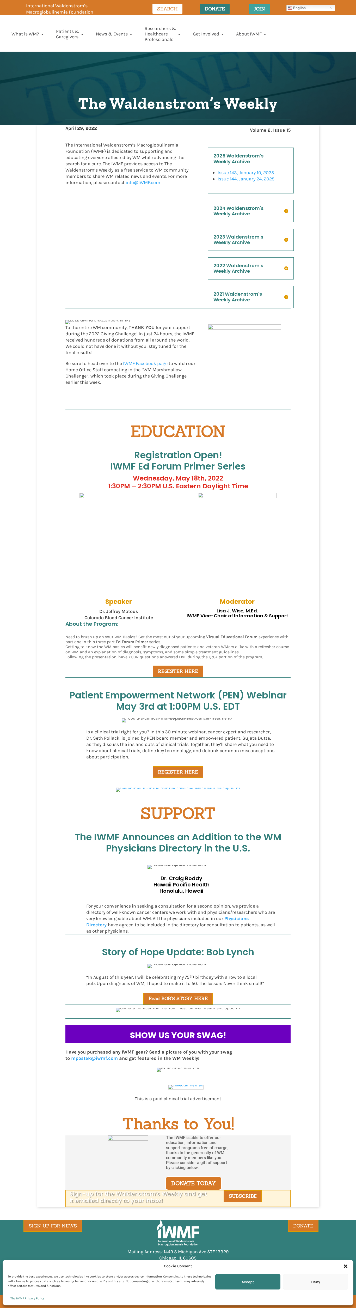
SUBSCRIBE (243, 1196)
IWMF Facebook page (145, 363)
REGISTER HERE (178, 671)
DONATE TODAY (193, 1183)
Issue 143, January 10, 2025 (246, 172)
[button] (345, 1266)
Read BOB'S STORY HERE (178, 998)
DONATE (215, 9)
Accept (248, 1282)
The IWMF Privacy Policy (27, 1298)
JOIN (259, 9)
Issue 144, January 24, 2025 (246, 179)
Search (167, 9)
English (299, 8)
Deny (315, 1282)
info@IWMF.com (143, 182)
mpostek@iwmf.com (94, 1058)
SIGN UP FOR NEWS (53, 1226)
